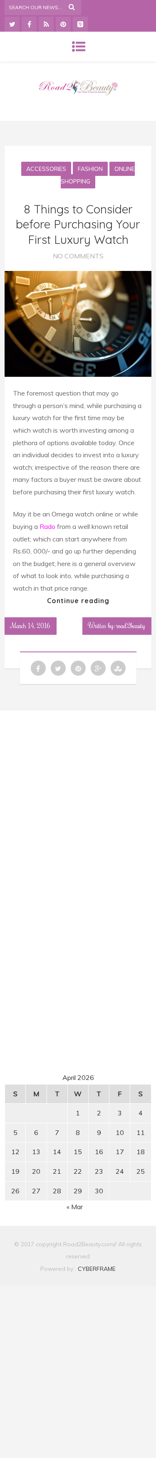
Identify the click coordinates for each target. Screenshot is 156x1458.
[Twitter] (12, 24)
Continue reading (78, 600)
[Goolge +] (80, 24)
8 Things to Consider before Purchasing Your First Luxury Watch (78, 224)
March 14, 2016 (30, 625)
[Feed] (46, 24)
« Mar (75, 1206)
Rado (46, 526)
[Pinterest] (63, 24)
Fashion (90, 169)
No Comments (78, 256)
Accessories (46, 169)
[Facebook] (29, 24)
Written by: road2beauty (117, 625)
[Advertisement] (78, 795)
